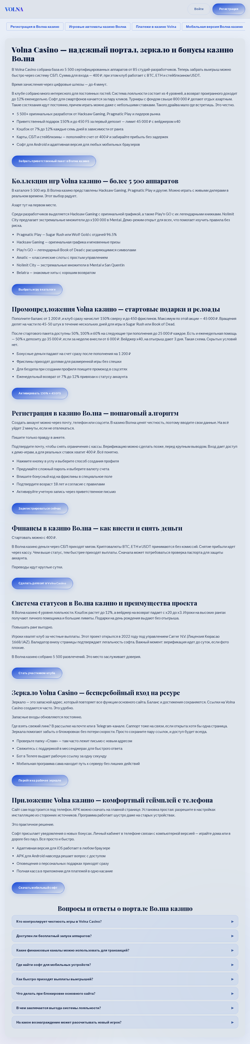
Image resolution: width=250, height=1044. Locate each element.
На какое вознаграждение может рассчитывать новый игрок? (68, 1022)
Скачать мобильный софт (38, 887)
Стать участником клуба (37, 673)
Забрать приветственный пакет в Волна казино (54, 161)
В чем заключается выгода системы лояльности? (58, 1008)
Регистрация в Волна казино (34, 26)
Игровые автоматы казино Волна (97, 26)
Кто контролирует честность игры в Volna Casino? (59, 921)
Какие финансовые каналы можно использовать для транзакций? (72, 950)
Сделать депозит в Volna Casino (42, 583)
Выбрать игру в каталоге (37, 289)
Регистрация (228, 9)
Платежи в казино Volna (156, 26)
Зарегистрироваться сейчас (40, 508)
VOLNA (14, 9)
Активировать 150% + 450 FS (40, 393)
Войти (199, 9)
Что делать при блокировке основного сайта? (55, 993)
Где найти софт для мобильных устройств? (53, 964)
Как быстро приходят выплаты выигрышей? (54, 979)
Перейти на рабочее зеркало (40, 780)
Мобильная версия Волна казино (214, 26)
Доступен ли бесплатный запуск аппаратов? (54, 936)
